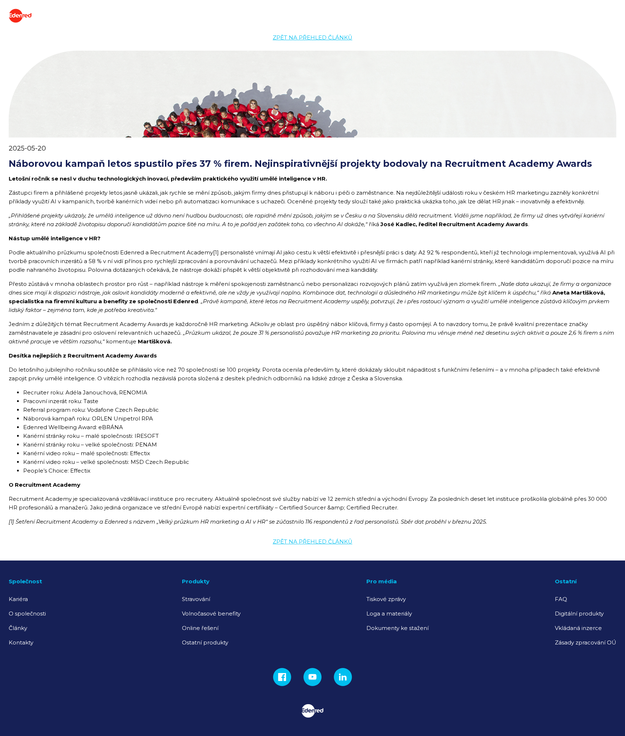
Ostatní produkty (205, 642)
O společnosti (27, 613)
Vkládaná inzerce (578, 628)
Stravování (196, 599)
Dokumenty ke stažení (397, 628)
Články (18, 628)
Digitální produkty (579, 613)
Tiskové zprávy (386, 599)
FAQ (561, 599)
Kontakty (21, 642)
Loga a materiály (389, 613)
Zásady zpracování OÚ (585, 642)
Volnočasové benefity (211, 613)
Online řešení (200, 628)
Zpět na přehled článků (312, 37)
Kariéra (18, 599)
